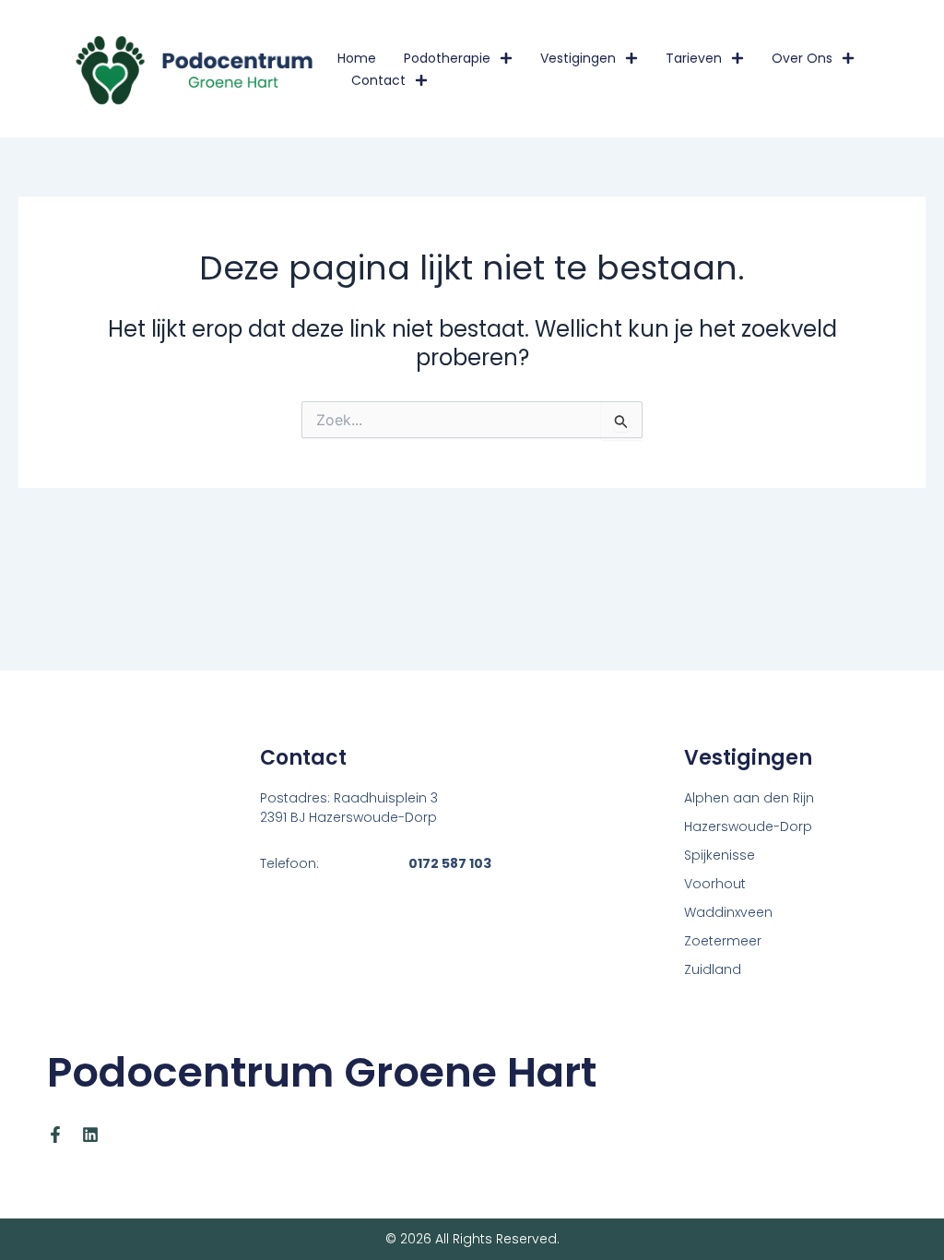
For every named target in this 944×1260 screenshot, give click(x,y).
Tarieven (694, 58)
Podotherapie (447, 58)
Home (356, 58)
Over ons (802, 58)
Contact (378, 80)
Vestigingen (578, 58)
